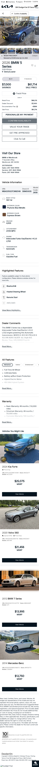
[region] (19, 105)
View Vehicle (19, 494)
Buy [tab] (11, 79)
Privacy (28, 756)
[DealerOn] (7, 754)
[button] (3, 2)
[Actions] (35, 66)
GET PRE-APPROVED (19, 133)
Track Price (21, 93)
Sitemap (22, 756)
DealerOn (16, 756)
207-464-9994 (13, 168)
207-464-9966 (15, 170)
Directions (11, 2)
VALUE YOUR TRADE (19, 127)
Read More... (7, 347)
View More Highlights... (11, 310)
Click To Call (19, 139)
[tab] (7, 365)
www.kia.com (32, 760)
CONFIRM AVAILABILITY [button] (19, 121)
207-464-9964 (13, 172)
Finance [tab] (28, 79)
